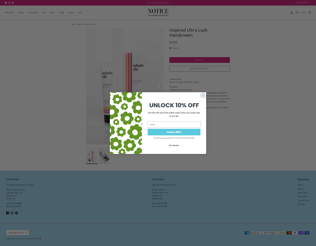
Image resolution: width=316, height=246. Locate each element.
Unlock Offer (174, 132)
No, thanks (174, 145)
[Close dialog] (203, 95)
